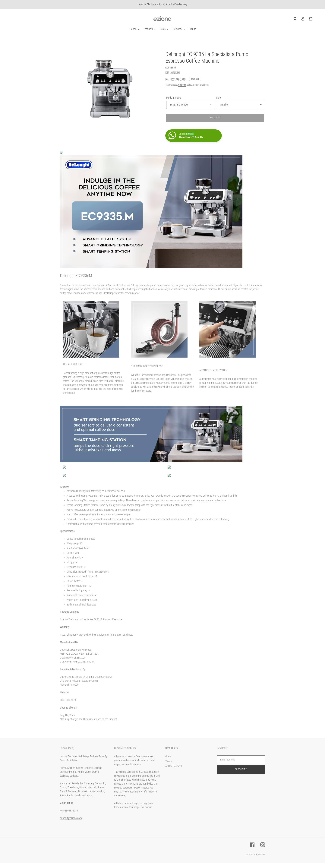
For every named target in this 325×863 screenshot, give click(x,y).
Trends (168, 761)
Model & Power (173, 97)
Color (219, 97)
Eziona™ (261, 854)
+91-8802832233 (69, 810)
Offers (168, 756)
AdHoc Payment (173, 766)
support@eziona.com (71, 818)
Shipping (182, 84)
